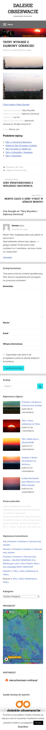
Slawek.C (7, 549)
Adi (4, 541)
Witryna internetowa (12, 344)
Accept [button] (38, 723)
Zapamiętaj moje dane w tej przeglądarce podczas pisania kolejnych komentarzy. (21, 358)
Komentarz (8, 286)
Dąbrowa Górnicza (14, 170)
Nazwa (6, 323)
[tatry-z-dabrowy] (23, 69)
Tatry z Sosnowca (13, 156)
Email (6, 333)
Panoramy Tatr (12, 167)
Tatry (21, 167)
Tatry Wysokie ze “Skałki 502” (18, 149)
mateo (28, 50)
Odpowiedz (7, 257)
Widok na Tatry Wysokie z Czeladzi (21, 145)
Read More (23, 726)
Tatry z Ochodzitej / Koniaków (19, 152)
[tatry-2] (23, 99)
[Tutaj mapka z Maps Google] (16, 104)
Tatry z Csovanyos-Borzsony (18, 142)
